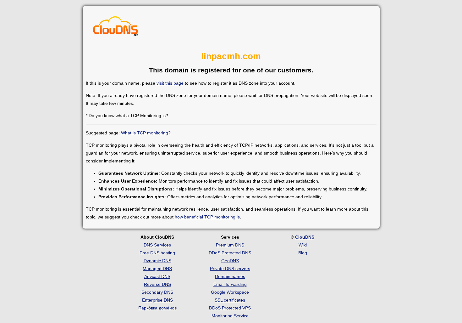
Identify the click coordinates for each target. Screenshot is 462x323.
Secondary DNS (157, 292)
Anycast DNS (157, 276)
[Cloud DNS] (115, 27)
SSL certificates (230, 300)
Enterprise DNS (157, 300)
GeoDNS (230, 260)
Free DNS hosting (157, 252)
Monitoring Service (230, 315)
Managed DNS (157, 268)
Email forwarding (230, 284)
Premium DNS (230, 244)
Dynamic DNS (157, 260)
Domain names (230, 276)
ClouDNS (304, 237)
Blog (302, 252)
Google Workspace (230, 292)
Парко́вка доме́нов (157, 307)
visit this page (170, 83)
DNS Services (157, 244)
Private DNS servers (230, 268)
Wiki (303, 244)
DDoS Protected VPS (230, 307)
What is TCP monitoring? (146, 132)
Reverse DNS (157, 284)
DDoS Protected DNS (230, 252)
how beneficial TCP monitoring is (207, 216)
